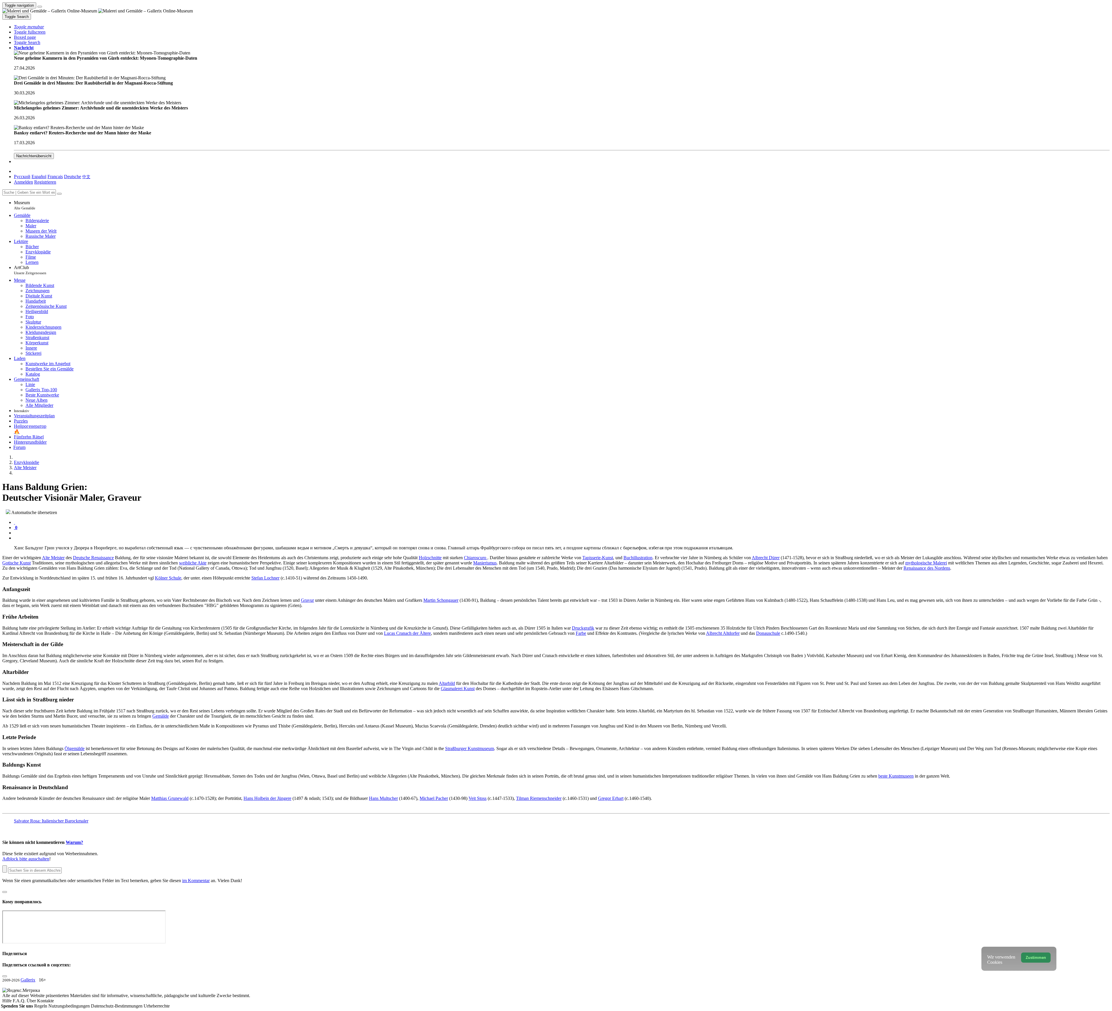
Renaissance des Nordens (927, 568)
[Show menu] (39, 7)
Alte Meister (53, 557)
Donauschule (768, 633)
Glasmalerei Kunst (458, 688)
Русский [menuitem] (22, 176)
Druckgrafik (583, 628)
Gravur (307, 600)
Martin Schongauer (440, 600)
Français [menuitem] (55, 176)
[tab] (14, 522)
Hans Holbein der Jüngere (267, 798)
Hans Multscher (383, 798)
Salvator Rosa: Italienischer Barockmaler (51, 820)
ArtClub (30, 270)
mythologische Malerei (926, 562)
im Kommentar (196, 880)
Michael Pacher (434, 798)
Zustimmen (1036, 957)
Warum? (74, 842)
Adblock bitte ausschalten (25, 858)
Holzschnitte (430, 557)
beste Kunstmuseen (896, 776)
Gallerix (28, 979)
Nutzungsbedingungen (69, 1005)
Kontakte (45, 1000)
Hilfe (7, 1000)
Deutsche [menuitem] (72, 176)
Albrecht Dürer (766, 557)
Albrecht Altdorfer (723, 633)
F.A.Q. (20, 1000)
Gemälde (160, 716)
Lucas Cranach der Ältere (407, 633)
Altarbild (447, 683)
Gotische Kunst (16, 562)
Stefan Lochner (265, 577)
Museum (24, 205)
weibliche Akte (192, 562)
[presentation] (562, 532)
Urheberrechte (157, 1005)
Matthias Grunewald (170, 798)
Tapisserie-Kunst (597, 557)
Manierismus (485, 562)
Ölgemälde (75, 748)
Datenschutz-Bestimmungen (117, 1005)
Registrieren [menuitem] (45, 182)
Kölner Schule (168, 577)
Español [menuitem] (39, 176)
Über (32, 1000)
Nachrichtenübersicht (34, 156)
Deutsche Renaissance (93, 557)
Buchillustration (637, 557)
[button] (29, 26)
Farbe (581, 633)
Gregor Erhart (610, 798)
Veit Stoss (478, 798)
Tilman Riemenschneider (539, 798)
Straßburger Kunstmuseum (469, 748)
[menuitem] (86, 176)
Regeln (41, 1005)
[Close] (59, 194)
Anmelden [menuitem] (23, 182)
